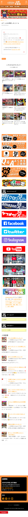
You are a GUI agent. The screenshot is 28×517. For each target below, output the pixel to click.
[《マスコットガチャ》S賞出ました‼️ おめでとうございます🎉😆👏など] (4, 368)
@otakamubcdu (9, 297)
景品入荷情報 (17, 6)
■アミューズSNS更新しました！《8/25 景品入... (16, 433)
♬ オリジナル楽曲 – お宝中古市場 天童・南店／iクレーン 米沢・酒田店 (13, 304)
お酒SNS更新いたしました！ (15, 424)
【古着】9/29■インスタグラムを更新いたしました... (17, 380)
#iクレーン (12, 301)
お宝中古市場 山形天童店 (13, 508)
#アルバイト (17, 301)
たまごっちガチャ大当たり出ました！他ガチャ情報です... (17, 390)
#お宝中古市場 (16, 299)
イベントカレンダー (24, 6)
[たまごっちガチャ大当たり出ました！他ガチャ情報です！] (4, 391)
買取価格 (11, 6)
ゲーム (4, 58)
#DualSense (21, 41)
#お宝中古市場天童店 (12, 41)
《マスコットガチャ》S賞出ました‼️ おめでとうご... (17, 368)
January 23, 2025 (16, 49)
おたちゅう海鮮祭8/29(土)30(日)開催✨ (17, 402)
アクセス (2, 6)
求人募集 (6, 6)
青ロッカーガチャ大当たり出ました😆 (16, 415)
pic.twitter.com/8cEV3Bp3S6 (13, 43)
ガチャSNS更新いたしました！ (15, 338)
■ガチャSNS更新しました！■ (15, 356)
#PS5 (5, 43)
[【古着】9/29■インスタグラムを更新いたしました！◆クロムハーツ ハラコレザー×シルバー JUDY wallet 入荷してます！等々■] (4, 381)
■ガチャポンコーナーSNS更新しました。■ (17, 347)
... (19, 511)
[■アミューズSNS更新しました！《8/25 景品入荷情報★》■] (4, 434)
